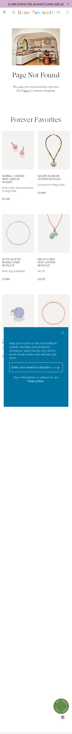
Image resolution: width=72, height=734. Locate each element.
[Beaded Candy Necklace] (54, 314)
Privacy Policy (35, 381)
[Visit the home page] (36, 12)
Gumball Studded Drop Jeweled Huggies (13, 179)
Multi (41, 271)
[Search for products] (17, 12)
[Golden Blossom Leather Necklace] (54, 150)
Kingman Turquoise (51, 184)
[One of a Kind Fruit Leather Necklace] (54, 233)
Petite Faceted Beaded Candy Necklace (11, 262)
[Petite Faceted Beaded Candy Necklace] (18, 233)
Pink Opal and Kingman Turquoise (17, 189)
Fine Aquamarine (13, 271)
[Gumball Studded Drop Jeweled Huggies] (18, 150)
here (26, 90)
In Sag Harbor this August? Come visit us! (36, 3)
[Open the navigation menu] (7, 12)
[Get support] (61, 706)
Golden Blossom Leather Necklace (49, 178)
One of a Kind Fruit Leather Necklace (46, 262)
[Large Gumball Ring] (18, 314)
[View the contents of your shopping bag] (64, 12)
